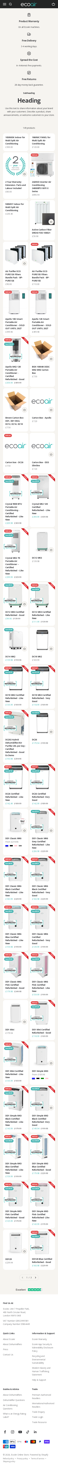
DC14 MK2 (10, 656)
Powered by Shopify (39, 1454)
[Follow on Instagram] (13, 1432)
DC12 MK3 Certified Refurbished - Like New (41, 615)
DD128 (8, 1259)
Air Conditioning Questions (10, 1407)
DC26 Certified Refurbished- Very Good (41, 796)
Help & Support (39, 1379)
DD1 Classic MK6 (13, 838)
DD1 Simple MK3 (40, 1071)
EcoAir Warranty (39, 1339)
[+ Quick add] (24, 174)
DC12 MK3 (37, 557)
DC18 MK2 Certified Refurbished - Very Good (41, 698)
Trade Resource (39, 1422)
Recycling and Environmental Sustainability (38, 1359)
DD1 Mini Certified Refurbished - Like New (14, 1074)
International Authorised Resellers (43, 1405)
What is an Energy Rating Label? (14, 1415)
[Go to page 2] (35, 1277)
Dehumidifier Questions (14, 1400)
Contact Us (8, 1354)
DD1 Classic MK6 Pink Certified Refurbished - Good (14, 984)
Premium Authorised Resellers (41, 1396)
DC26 (34, 739)
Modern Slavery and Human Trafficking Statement (41, 1371)
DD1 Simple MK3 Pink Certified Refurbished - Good (14, 1214)
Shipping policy (9, 1461)
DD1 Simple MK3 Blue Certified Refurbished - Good (41, 1166)
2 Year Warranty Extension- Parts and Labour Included (15, 185)
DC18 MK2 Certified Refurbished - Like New (14, 698)
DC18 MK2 (37, 656)
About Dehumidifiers (12, 1344)
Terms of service (37, 1458)
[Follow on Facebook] (5, 1432)
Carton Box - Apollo (41, 417)
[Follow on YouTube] (20, 1432)
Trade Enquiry (38, 1411)
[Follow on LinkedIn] (35, 1432)
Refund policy (8, 1458)
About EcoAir (9, 1339)
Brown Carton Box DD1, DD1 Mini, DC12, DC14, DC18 (14, 420)
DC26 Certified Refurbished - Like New (14, 796)
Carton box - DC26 (14, 462)
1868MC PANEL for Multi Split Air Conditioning (41, 140)
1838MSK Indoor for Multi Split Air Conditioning (15, 140)
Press (5, 1349)
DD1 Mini (9, 1029)
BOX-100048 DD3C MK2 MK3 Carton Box (41, 369)
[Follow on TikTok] (28, 1432)
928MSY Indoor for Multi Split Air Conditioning (14, 207)
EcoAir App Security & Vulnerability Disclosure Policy (42, 1347)
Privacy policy (22, 1458)
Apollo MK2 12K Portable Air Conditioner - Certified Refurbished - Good (14, 373)
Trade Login (37, 1417)
